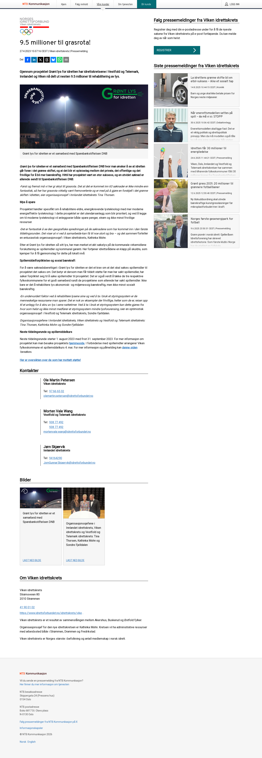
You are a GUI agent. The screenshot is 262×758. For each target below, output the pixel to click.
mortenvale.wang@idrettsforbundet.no (67, 431)
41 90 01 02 (27, 607)
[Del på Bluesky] (53, 60)
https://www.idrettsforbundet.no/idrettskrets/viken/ (52, 613)
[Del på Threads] (47, 60)
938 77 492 (56, 422)
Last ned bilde (32, 560)
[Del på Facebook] (27, 60)
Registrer (164, 50)
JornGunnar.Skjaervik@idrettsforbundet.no (69, 462)
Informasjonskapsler (31, 728)
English (32, 741)
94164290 (55, 458)
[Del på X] (40, 60)
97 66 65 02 (56, 391)
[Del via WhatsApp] (60, 60)
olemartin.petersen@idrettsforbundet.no (68, 396)
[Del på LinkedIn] (34, 60)
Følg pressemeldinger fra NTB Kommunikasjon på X (49, 721)
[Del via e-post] (66, 60)
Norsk (23, 741)
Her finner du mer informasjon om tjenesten (44, 684)
